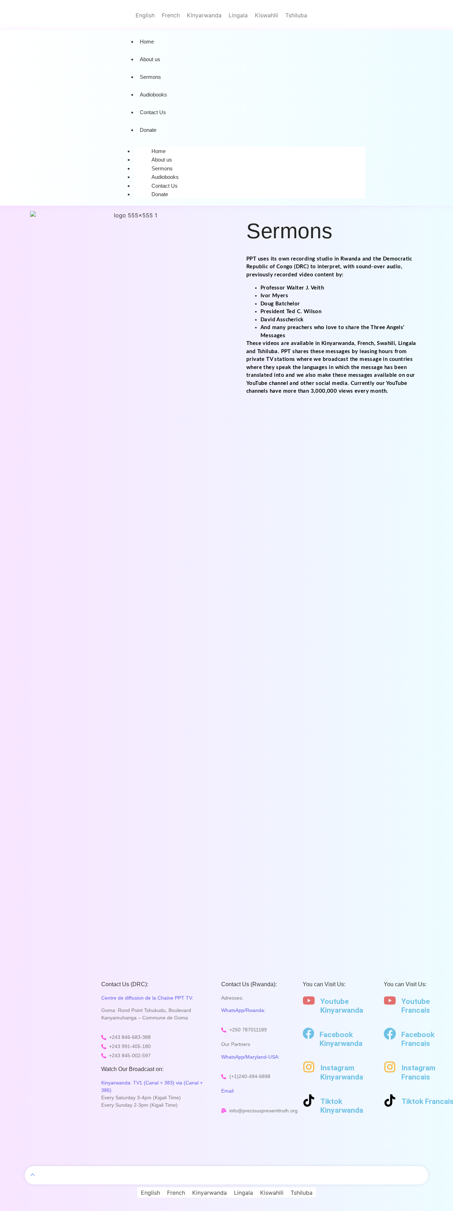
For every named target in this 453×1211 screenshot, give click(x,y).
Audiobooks (153, 95)
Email (227, 1091)
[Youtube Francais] (390, 1000)
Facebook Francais (418, 1039)
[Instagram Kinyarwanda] (309, 1067)
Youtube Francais (415, 1005)
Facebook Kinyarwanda (341, 1039)
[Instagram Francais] (390, 1067)
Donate (148, 130)
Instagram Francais (418, 1072)
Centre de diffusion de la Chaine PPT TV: (147, 998)
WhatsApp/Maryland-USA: (250, 1057)
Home (147, 42)
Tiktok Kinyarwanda (341, 1106)
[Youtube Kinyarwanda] (309, 1000)
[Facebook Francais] (390, 1034)
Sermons (150, 77)
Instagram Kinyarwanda (341, 1072)
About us (150, 59)
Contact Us (153, 112)
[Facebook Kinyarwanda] (308, 1033)
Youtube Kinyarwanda (341, 1005)
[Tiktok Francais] (390, 1100)
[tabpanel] (334, 325)
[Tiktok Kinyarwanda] (309, 1100)
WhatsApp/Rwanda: (243, 1010)
